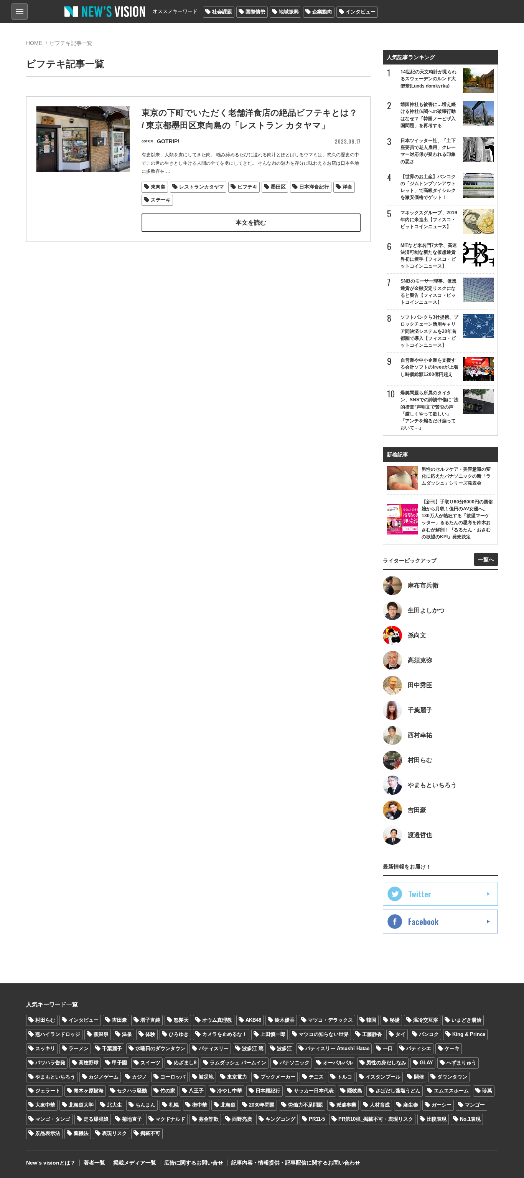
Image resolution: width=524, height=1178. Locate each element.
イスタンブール (383, 1077)
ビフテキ (247, 187)
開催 (419, 1077)
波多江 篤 (253, 1048)
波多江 (284, 1048)
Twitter (419, 894)
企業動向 (322, 12)
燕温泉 (101, 1034)
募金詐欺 (209, 1119)
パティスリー (214, 1048)
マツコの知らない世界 (324, 1034)
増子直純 (150, 1020)
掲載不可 (150, 1133)
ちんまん (145, 1105)
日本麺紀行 (267, 1091)
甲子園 (119, 1062)
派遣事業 (346, 1105)
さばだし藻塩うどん (398, 1091)
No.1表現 (470, 1119)
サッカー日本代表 (314, 1091)
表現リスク (114, 1133)
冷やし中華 (229, 1091)
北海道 (228, 1105)
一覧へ (486, 559)
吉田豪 (119, 1020)
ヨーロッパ (172, 1077)
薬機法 (81, 1133)
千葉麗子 (112, 1048)
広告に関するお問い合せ (193, 1163)
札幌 (174, 1105)
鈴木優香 (285, 1020)
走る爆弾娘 (96, 1119)
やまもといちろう (55, 1077)
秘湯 (395, 1020)
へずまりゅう (461, 1062)
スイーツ (150, 1062)
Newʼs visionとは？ (51, 1163)
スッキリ (45, 1048)
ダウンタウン (452, 1077)
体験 (150, 1034)
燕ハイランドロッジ (57, 1034)
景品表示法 (47, 1133)
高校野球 (89, 1062)
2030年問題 (262, 1105)
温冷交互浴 (425, 1020)
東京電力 (237, 1077)
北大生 (114, 1105)
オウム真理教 (217, 1020)
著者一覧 (94, 1163)
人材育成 (380, 1105)
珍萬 (487, 1091)
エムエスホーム (451, 1091)
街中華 (199, 1105)
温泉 (127, 1034)
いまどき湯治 (466, 1020)
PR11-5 (317, 1119)
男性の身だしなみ (386, 1062)
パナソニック (295, 1062)
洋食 (348, 187)
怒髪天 (181, 1020)
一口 (388, 1048)
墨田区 (278, 187)
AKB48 (253, 1020)
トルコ (344, 1077)
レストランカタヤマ (201, 187)
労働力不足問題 (305, 1105)
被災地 (206, 1077)
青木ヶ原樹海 (89, 1091)
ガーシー (441, 1105)
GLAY (426, 1062)
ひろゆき (179, 1034)
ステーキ (161, 200)
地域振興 (289, 12)
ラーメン (79, 1048)
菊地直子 (132, 1119)
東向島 (158, 187)
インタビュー (361, 12)
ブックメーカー (277, 1077)
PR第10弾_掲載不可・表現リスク (375, 1119)
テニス (316, 1077)
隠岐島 (354, 1091)
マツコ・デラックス (330, 1020)
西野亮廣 (242, 1119)
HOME (34, 43)
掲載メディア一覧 (134, 1163)
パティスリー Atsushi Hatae (337, 1048)
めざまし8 (185, 1062)
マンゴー (475, 1105)
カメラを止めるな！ (224, 1034)
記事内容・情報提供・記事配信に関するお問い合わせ (295, 1163)
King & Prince (468, 1034)
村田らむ (45, 1020)
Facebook (423, 921)
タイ (400, 1034)
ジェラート (47, 1091)
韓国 (371, 1020)
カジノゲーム (104, 1077)
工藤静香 (372, 1034)
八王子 (196, 1091)
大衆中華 (45, 1105)
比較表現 (437, 1119)
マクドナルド (170, 1119)
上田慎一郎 (272, 1034)
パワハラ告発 (50, 1062)
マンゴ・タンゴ (52, 1119)
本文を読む (251, 222)
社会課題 (222, 12)
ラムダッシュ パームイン (238, 1062)
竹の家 (167, 1091)
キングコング (280, 1119)
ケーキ (452, 1048)
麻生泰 (410, 1105)
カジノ (139, 1077)
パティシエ (418, 1048)
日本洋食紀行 (314, 187)
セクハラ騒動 (132, 1091)
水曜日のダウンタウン (160, 1048)
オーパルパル (338, 1062)
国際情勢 (255, 12)
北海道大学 (81, 1105)
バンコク (429, 1034)
